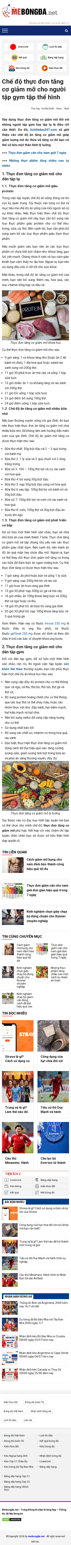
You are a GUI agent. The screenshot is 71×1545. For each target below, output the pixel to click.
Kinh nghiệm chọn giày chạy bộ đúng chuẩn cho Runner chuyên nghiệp (47, 916)
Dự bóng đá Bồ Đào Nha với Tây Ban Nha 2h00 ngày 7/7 (41, 1321)
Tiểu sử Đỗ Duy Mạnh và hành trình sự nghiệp (52, 1110)
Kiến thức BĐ (48, 1186)
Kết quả (14, 1192)
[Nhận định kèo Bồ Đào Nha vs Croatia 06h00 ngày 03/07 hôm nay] (10, 1341)
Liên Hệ (28, 1420)
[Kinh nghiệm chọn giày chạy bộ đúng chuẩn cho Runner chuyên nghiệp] (13, 917)
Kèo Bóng (15, 1186)
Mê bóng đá (47, 1192)
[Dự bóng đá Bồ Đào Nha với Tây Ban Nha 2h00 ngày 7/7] (10, 1324)
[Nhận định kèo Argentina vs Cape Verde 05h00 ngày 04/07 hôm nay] (10, 1358)
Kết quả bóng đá (49, 1440)
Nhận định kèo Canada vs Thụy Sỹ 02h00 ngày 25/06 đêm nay (40, 1371)
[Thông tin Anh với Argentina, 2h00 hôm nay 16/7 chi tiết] (10, 1308)
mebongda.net (36, 1536)
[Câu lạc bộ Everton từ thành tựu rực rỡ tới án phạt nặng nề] (53, 1137)
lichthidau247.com (43, 130)
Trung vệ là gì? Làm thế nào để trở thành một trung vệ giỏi (16, 1110)
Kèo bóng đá (47, 1446)
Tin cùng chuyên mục (22, 936)
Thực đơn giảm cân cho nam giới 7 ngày (37, 153)
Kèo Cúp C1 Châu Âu (15, 1461)
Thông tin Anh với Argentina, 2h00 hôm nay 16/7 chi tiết (43, 1304)
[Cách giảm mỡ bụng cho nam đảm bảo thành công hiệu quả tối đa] (13, 865)
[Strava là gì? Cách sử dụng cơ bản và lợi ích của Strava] (18, 1035)
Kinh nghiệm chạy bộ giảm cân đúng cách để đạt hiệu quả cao (25, 1000)
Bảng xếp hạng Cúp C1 (17, 1476)
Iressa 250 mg (55, 623)
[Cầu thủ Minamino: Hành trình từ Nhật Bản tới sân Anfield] (18, 1137)
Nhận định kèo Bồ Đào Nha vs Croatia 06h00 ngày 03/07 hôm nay (42, 1338)
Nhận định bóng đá (41, 1411)
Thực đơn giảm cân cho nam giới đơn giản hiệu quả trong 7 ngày (47, 890)
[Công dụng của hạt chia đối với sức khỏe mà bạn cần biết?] (53, 1035)
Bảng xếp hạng (49, 1180)
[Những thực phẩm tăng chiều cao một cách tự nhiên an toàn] (42, 972)
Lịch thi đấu (10, 1420)
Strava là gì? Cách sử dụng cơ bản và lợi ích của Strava (17, 1059)
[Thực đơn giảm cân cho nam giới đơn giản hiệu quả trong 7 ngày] (13, 891)
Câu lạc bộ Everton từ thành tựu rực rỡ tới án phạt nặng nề (53, 1161)
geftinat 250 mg (21, 633)
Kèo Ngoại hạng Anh (16, 1455)
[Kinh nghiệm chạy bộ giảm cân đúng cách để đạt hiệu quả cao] (8, 998)
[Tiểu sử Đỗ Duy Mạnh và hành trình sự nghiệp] (53, 1086)
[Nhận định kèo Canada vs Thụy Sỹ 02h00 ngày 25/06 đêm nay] (10, 1375)
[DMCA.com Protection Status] (12, 1520)
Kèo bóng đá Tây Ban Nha (18, 1466)
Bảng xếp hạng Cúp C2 (17, 1481)
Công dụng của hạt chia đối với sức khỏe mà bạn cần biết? (53, 1059)
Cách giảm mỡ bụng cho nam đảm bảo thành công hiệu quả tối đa (45, 864)
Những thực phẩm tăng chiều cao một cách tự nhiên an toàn (59, 974)
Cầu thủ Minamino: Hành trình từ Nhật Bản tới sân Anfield (17, 1161)
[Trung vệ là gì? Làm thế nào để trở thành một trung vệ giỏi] (18, 1086)
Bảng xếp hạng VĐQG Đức (16, 1488)
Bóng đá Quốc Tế (34, 1402)
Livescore (15, 1180)
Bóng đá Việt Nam (13, 1411)
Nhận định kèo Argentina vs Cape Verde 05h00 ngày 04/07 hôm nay (43, 1354)
